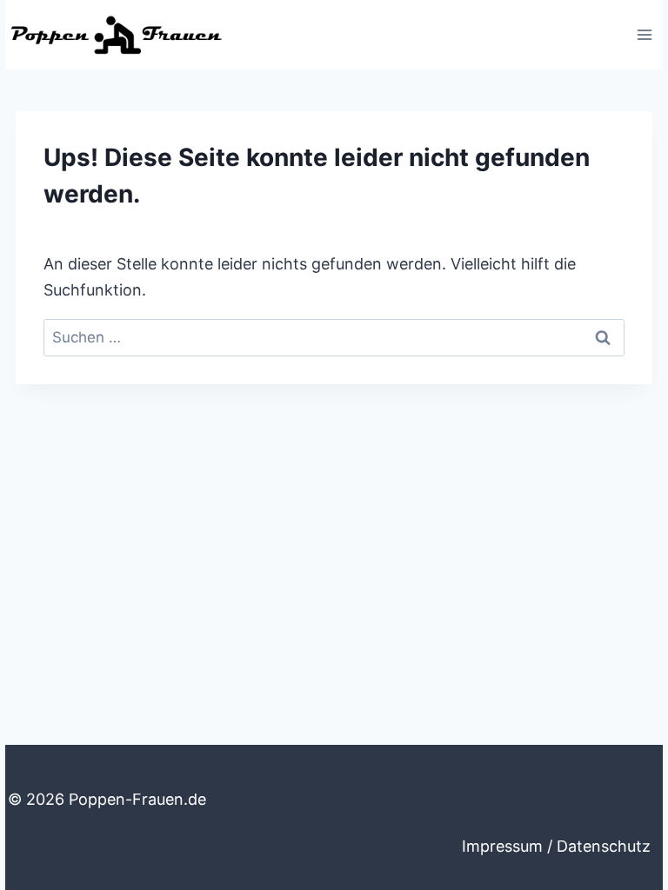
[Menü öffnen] (644, 34)
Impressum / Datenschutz (556, 846)
